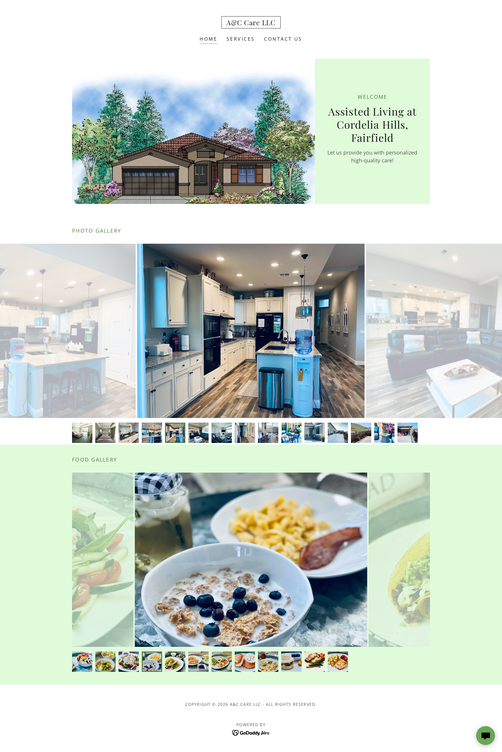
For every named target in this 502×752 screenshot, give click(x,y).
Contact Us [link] (283, 39)
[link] (251, 23)
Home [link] (208, 39)
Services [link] (241, 39)
